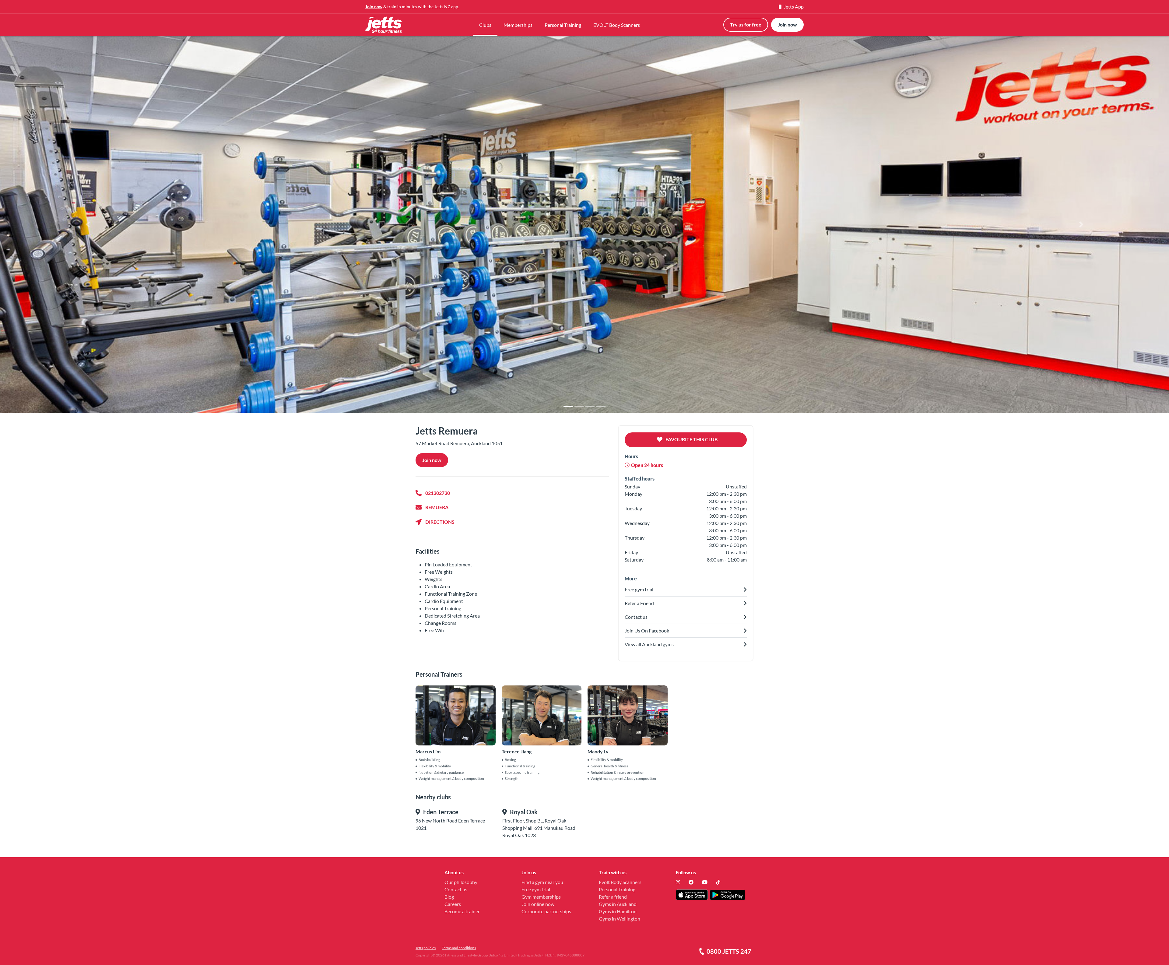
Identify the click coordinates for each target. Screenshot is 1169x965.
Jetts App (794, 6)
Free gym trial (535, 889)
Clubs (485, 25)
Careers (452, 904)
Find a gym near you (542, 882)
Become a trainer (462, 911)
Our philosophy (460, 882)
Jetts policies (426, 948)
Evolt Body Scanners (620, 882)
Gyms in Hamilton (618, 911)
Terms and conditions (459, 948)
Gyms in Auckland (618, 904)
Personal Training (563, 25)
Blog (449, 897)
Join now (373, 6)
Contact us (455, 889)
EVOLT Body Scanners (616, 25)
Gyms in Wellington (619, 918)
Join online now (537, 904)
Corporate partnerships (546, 911)
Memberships (518, 25)
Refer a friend (613, 897)
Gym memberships (541, 897)
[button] (87, 224)
